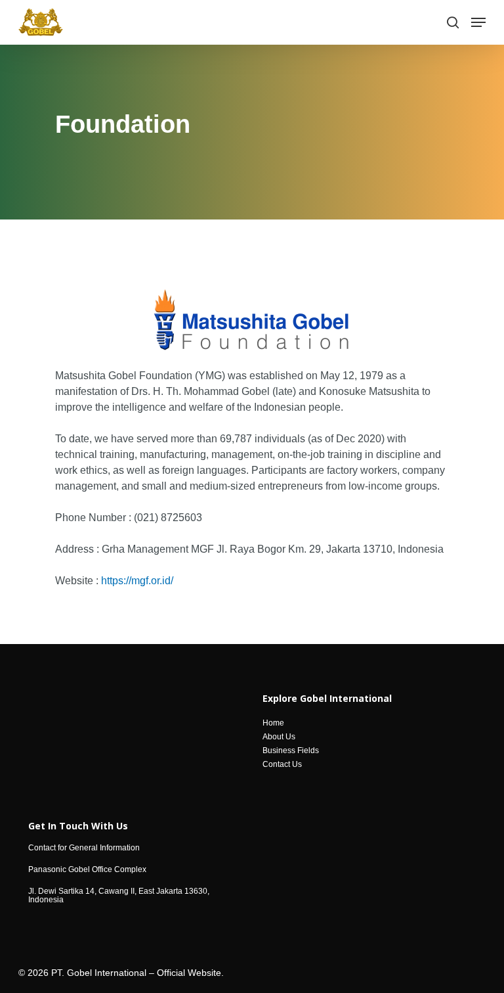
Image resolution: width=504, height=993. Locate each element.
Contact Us (282, 764)
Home (273, 723)
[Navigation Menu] (478, 22)
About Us (278, 737)
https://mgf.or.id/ (137, 580)
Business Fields (290, 751)
